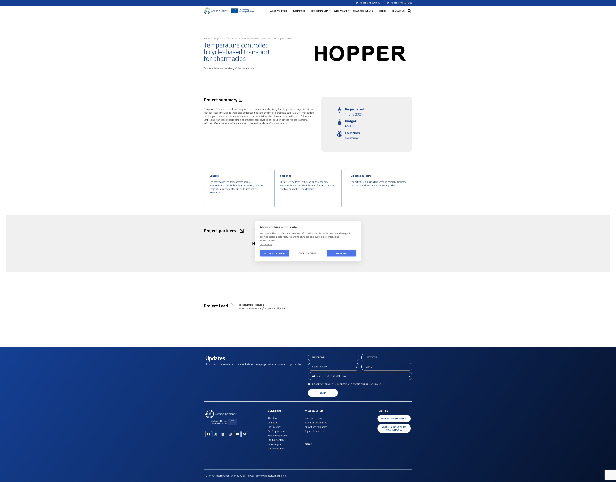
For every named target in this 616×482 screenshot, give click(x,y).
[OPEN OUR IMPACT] (307, 11)
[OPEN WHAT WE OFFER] (288, 11)
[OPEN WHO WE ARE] (349, 11)
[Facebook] (208, 434)
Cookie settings (308, 253)
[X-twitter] (216, 434)
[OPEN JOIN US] (388, 11)
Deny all (341, 253)
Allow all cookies (274, 253)
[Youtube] (237, 434)
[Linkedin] (223, 434)
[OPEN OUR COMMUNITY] (330, 11)
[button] (409, 11)
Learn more (266, 244)
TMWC (308, 444)
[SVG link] (216, 11)
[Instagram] (230, 434)
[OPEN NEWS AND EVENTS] (374, 11)
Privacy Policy (374, 384)
